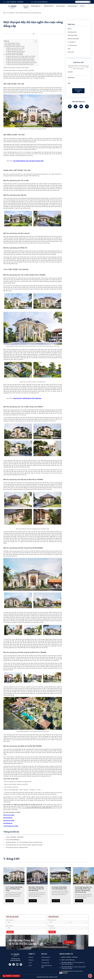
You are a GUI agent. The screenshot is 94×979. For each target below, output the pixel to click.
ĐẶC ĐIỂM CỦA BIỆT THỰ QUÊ (13, 45)
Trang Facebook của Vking (10, 826)
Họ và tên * (70, 72)
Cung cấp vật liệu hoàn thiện (46, 966)
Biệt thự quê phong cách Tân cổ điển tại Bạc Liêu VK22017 (21, 57)
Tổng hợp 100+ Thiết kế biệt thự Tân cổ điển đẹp (27, 398)
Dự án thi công (60, 6)
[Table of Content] (35, 41)
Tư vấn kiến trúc (11, 12)
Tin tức (82, 6)
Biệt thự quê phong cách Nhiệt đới (15, 53)
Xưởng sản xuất (72, 6)
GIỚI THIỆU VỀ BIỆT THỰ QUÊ (12, 43)
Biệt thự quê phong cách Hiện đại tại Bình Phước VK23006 (21, 59)
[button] (69, 942)
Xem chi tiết (9, 900)
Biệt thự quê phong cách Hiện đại (15, 49)
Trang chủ (26, 6)
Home (4, 12)
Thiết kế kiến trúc (35, 6)
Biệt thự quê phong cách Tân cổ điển (16, 48)
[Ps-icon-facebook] (10, 964)
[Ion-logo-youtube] (17, 964)
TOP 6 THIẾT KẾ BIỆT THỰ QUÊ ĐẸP (14, 54)
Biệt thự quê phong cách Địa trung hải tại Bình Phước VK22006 (22, 62)
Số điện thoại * (71, 77)
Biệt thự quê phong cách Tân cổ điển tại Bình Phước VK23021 (21, 56)
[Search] (89, 2)
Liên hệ (26, 7)
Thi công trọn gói (45, 962)
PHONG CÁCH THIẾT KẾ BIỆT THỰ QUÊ (15, 46)
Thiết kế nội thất (48, 6)
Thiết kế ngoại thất (45, 957)
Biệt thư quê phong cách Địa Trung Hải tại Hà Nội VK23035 (21, 61)
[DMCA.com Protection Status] (63, 972)
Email (69, 83)
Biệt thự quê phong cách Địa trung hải (16, 51)
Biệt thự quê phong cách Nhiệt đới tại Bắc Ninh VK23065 (21, 64)
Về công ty (30, 960)
